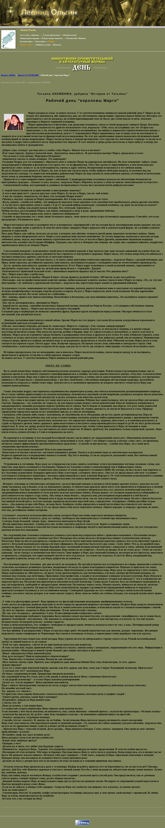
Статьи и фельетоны (51, 35)
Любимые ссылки (43, 45)
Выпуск (28, 75)
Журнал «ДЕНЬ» (8, 75)
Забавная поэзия (69, 35)
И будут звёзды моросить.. (52, 38)
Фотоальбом (40, 41)
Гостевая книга (26, 41)
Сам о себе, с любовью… (30, 35)
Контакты (57, 45)
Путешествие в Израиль (76, 38)
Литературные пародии (29, 38)
